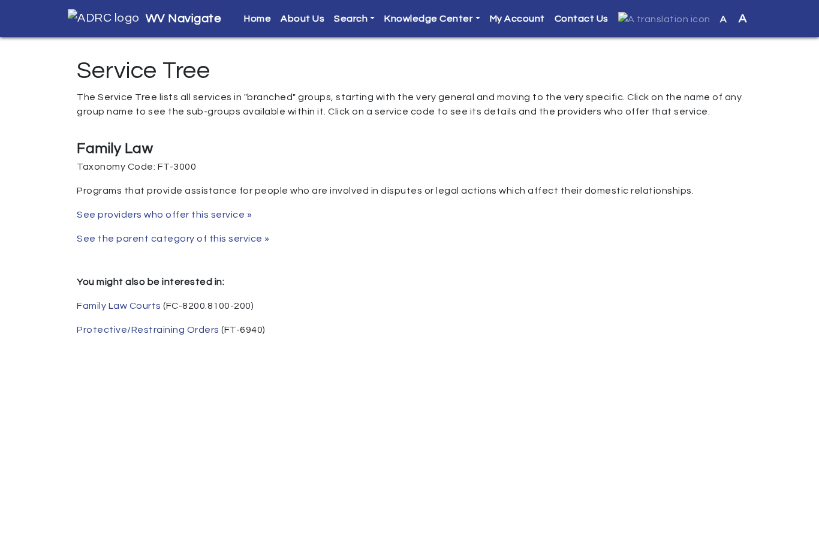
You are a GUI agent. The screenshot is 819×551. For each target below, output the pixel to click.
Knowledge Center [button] (428, 18)
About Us (302, 18)
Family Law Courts (119, 306)
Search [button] (351, 18)
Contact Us (582, 18)
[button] (664, 19)
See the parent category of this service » (173, 238)
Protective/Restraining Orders (148, 330)
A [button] (733, 19)
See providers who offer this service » (164, 214)
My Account (517, 18)
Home (257, 18)
